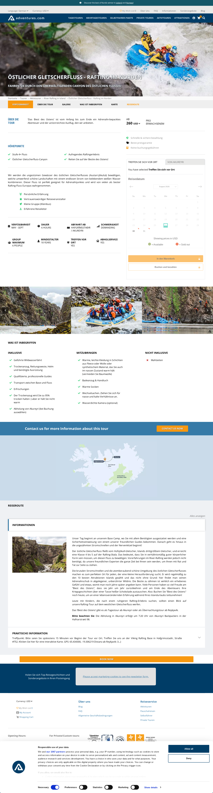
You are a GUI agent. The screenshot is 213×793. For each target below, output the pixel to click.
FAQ (156, 10)
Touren (23, 98)
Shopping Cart (26, 717)
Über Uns (145, 10)
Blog (203, 10)
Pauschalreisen (147, 711)
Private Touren (144, 17)
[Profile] (194, 18)
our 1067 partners (55, 751)
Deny (188, 758)
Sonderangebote (188, 10)
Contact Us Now (172, 428)
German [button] (17, 10)
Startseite (12, 98)
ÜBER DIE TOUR (45, 104)
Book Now (106, 659)
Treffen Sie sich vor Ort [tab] (142, 162)
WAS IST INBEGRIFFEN (91, 104)
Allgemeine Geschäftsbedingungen (95, 715)
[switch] (83, 787)
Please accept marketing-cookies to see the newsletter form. (116, 676)
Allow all (188, 749)
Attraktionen (182, 17)
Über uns (84, 701)
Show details (151, 787)
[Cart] (198, 18)
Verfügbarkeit (20, 104)
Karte (114, 104)
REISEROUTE (133, 104)
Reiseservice (148, 701)
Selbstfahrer (146, 715)
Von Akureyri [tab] (176, 162)
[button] (41, 10)
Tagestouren (75, 17)
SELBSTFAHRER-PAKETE (121, 17)
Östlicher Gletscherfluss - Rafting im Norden (89, 98)
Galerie (66, 104)
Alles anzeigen (197, 516)
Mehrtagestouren (96, 17)
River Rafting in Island (54, 98)
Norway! (129, 2)
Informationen (169, 10)
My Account (25, 712)
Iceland (119, 2)
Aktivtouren (164, 17)
